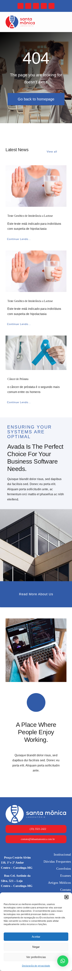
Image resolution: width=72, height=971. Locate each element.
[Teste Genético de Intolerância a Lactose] (36, 186)
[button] (66, 897)
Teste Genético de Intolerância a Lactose (30, 215)
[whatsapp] (44, 6)
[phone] (51, 6)
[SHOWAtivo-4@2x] (20, 17)
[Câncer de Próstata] (36, 353)
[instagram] (28, 6)
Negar (36, 946)
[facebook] (20, 6)
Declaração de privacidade (36, 966)
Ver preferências (36, 957)
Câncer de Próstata (17, 379)
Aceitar (36, 936)
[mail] (36, 6)
